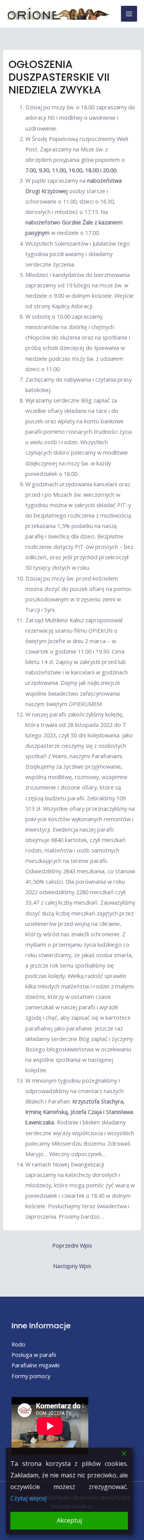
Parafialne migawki (36, 1365)
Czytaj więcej (28, 1498)
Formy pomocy (31, 1376)
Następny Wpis (72, 1266)
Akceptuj (69, 1520)
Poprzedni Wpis (72, 1245)
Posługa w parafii (34, 1354)
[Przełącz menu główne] (129, 14)
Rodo (18, 1344)
